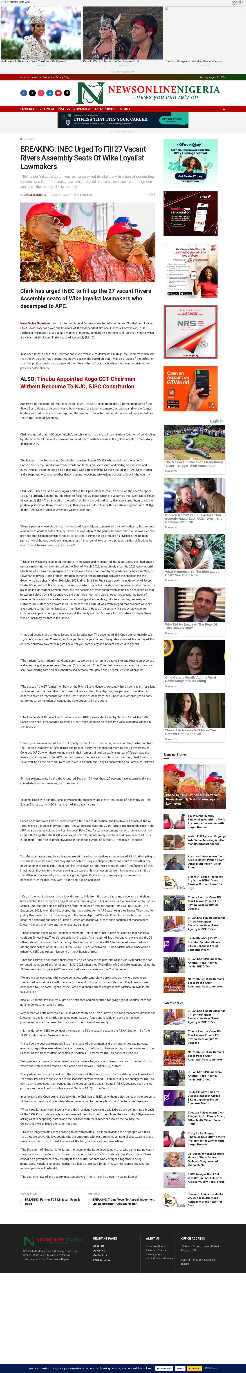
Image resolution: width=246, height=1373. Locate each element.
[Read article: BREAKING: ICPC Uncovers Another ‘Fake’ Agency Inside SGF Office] (174, 965)
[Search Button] (224, 109)
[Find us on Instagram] (41, 93)
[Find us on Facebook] (23, 93)
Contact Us (48, 77)
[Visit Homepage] (148, 93)
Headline (87, 194)
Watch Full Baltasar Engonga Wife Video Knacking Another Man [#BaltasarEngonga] (207, 840)
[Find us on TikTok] (67, 93)
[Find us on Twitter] (32, 93)
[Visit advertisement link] (123, 120)
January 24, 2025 (59, 194)
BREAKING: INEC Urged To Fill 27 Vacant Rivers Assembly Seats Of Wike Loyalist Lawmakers (193, 799)
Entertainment (105, 108)
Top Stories (46, 108)
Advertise (36, 77)
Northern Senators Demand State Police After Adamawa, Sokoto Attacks (206, 982)
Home (23, 139)
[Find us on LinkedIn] (49, 93)
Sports (125, 108)
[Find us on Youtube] (58, 93)
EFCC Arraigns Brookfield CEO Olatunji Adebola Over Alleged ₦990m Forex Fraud (206, 1178)
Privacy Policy (62, 77)
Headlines (27, 108)
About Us (24, 77)
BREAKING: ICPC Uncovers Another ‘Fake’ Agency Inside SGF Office (205, 962)
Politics (64, 108)
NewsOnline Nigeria (34, 194)
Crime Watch (82, 108)
